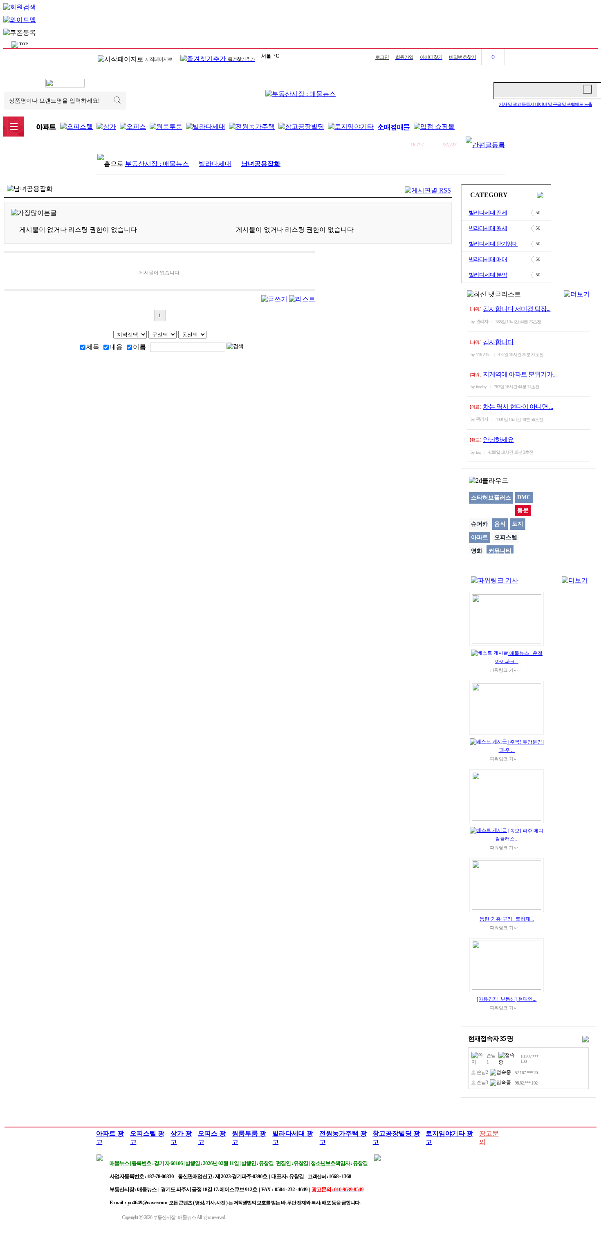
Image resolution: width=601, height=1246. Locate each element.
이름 (139, 346)
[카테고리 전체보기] (13, 127)
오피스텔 (505, 537)
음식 (500, 524)
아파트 (479, 537)
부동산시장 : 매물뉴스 (157, 163)
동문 (523, 510)
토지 (517, 524)
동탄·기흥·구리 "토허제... (507, 919)
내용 (116, 346)
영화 (476, 551)
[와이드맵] (19, 19)
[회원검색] (19, 7)
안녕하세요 (498, 439)
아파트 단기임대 (214, 145)
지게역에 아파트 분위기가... (519, 374)
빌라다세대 (215, 163)
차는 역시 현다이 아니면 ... (518, 406)
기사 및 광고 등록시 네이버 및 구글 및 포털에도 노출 (545, 104)
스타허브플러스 (491, 498)
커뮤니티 (500, 551)
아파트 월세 (146, 145)
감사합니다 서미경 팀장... (516, 308)
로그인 (382, 57)
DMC (524, 497)
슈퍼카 (479, 524)
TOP (23, 44)
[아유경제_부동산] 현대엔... (506, 999)
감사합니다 (498, 341)
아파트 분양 (249, 145)
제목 (92, 346)
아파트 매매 (177, 145)
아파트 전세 (114, 145)
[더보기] (577, 294)
